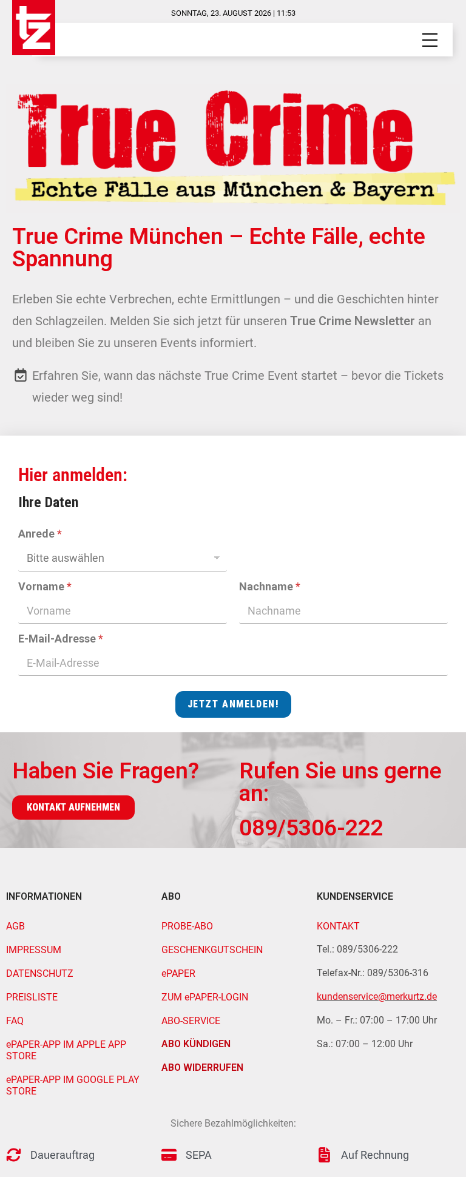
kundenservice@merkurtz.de (377, 996)
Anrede (40, 533)
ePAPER (178, 973)
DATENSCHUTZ (39, 973)
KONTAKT (338, 926)
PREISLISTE (32, 997)
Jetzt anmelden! (233, 704)
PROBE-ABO (187, 926)
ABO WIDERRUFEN (202, 1067)
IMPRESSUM (33, 950)
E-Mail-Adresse (60, 638)
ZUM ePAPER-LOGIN (204, 997)
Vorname (45, 586)
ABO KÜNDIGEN (196, 1044)
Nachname (269, 586)
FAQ (15, 1021)
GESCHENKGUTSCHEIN (212, 950)
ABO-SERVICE (190, 1021)
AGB (15, 926)
